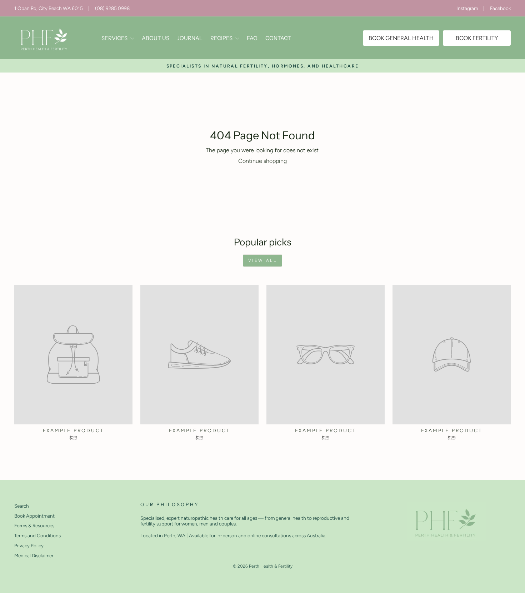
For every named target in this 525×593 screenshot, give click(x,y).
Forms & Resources (34, 525)
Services (115, 38)
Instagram (467, 8)
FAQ (252, 38)
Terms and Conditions (37, 535)
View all (262, 260)
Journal (189, 38)
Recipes (222, 38)
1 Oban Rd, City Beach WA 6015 (48, 8)
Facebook (500, 8)
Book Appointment (34, 516)
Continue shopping (262, 161)
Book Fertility (477, 38)
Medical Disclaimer (33, 555)
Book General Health (401, 38)
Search (21, 506)
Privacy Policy (29, 545)
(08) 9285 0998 (112, 8)
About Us (155, 38)
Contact (278, 38)
